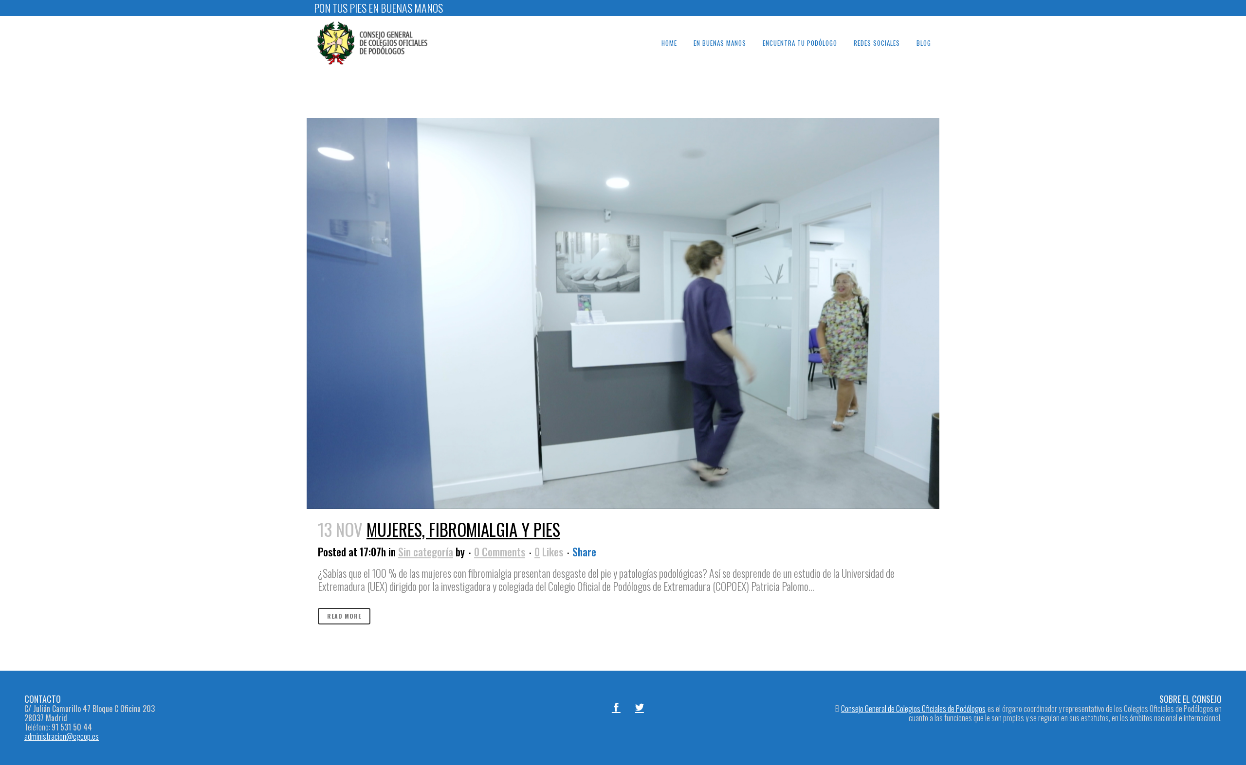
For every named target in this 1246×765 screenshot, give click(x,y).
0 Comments (499, 551)
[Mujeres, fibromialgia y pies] (623, 313)
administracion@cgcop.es (61, 736)
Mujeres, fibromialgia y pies (463, 529)
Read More (344, 616)
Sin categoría (425, 551)
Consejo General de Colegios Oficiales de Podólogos (913, 708)
